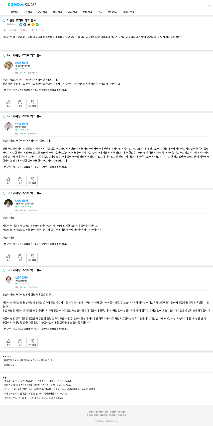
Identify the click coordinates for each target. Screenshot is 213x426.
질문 (20, 106)
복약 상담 (57, 12)
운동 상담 (87, 12)
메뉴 (4, 4)
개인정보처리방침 (101, 412)
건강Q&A (31, 4)
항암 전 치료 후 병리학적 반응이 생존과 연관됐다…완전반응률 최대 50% (37, 385)
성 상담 (28, 12)
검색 (208, 4)
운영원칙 (113, 412)
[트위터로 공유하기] (21, 25)
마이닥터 (32, 106)
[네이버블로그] (37, 25)
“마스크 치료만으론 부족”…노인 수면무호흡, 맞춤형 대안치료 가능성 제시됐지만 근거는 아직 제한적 (49, 389)
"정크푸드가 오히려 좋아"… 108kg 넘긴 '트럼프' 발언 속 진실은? (33, 397)
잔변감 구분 (9, 364)
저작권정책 (122, 412)
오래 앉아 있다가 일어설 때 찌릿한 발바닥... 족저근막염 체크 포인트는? (36, 393)
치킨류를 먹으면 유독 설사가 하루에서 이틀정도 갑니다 (29, 360)
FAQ (100, 12)
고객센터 (111, 415)
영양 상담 (72, 12)
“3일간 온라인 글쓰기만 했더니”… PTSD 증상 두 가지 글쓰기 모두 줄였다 (37, 381)
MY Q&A (112, 12)
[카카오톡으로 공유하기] (29, 25)
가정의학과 (23, 30)
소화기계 (12, 30)
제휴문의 (103, 415)
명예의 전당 (128, 12)
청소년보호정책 (93, 415)
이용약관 (90, 412)
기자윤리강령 (121, 415)
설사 (43, 30)
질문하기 (15, 12)
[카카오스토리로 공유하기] (33, 25)
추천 (8, 106)
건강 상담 (42, 12)
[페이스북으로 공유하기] (25, 25)
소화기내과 (35, 30)
